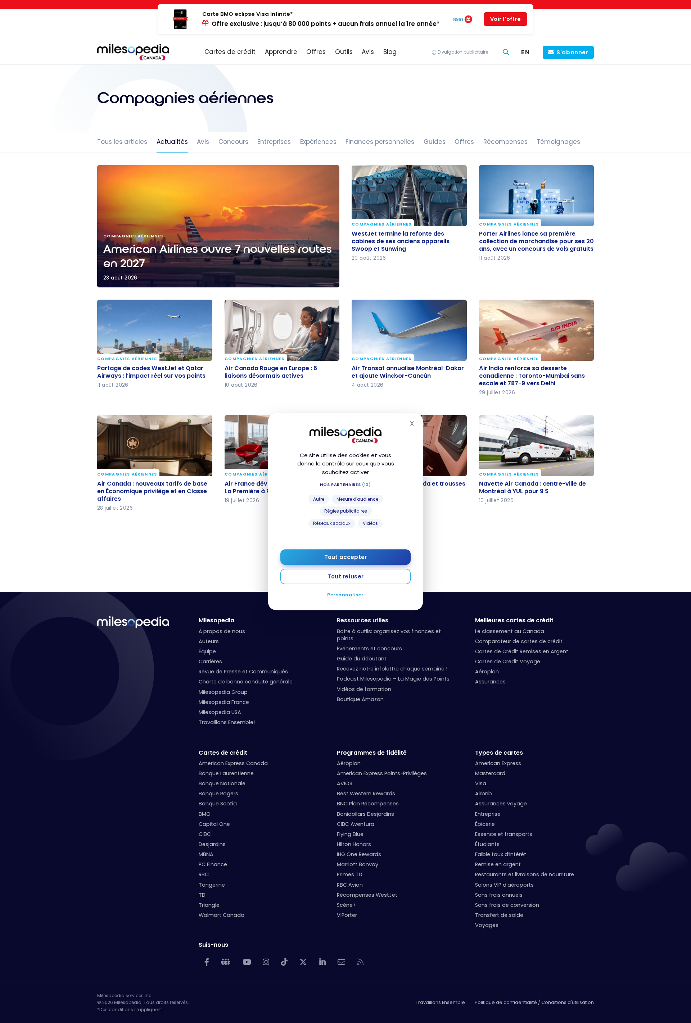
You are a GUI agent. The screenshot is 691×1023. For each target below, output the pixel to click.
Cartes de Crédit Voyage (507, 661)
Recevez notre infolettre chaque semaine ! (392, 668)
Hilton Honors (354, 844)
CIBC (205, 834)
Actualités (172, 141)
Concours (233, 141)
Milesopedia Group (223, 692)
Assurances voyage (501, 803)
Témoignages (558, 141)
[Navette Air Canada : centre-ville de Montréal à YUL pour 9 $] (536, 445)
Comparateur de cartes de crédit (519, 641)
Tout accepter (345, 557)
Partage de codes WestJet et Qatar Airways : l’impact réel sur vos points (151, 371)
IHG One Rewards (359, 854)
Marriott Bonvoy (357, 864)
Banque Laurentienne (226, 773)
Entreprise (488, 814)
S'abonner (572, 52)
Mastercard (490, 773)
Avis (203, 141)
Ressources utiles (362, 620)
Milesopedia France (224, 702)
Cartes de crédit (223, 753)
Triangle (209, 905)
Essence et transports (503, 834)
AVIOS (344, 783)
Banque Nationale (222, 783)
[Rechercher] (506, 52)
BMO (205, 814)
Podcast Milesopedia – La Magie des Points (393, 678)
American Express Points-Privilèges (382, 773)
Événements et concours (369, 648)
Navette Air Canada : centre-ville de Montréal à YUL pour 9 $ (532, 487)
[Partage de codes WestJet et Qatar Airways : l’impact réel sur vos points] (154, 330)
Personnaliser (345, 594)
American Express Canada (233, 763)
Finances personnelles (380, 141)
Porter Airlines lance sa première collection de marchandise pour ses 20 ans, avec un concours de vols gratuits (536, 240)
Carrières (210, 661)
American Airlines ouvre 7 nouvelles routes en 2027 (218, 226)
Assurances (490, 681)
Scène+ (346, 905)
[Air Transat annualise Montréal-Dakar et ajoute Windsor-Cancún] (409, 330)
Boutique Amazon (360, 699)
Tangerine (212, 884)
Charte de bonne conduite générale (246, 681)
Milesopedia (216, 620)
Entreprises (274, 141)
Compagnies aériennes (382, 224)
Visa (480, 783)
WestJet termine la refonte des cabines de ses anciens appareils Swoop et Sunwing (401, 240)
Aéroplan (487, 671)
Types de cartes (499, 753)
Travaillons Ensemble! (227, 722)
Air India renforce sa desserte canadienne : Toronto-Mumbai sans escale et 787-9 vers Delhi (532, 375)
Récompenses (505, 141)
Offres (464, 141)
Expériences (318, 141)
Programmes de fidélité (372, 753)
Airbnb (483, 793)
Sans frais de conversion (507, 905)
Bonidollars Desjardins (365, 814)
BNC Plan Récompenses (368, 803)
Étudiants (487, 844)
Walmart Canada (221, 915)
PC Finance (213, 864)
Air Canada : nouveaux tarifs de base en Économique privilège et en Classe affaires (152, 491)
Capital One (214, 824)
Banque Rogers (218, 793)
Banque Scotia (218, 803)
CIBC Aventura (355, 824)
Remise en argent (498, 864)
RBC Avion (350, 884)
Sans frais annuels (499, 895)
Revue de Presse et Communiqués (243, 671)
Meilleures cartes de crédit (514, 620)
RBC (204, 874)
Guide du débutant (362, 658)
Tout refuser (345, 576)
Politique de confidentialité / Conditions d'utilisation (534, 1002)
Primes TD (349, 874)
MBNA (206, 854)
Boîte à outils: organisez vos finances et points (389, 635)
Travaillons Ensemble (440, 1002)
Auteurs (209, 641)
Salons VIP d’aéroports (504, 884)
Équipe (207, 651)
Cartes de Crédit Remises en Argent (521, 651)
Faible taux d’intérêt (500, 854)
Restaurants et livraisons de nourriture (524, 874)
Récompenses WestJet (367, 895)
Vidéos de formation (364, 689)
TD (202, 895)
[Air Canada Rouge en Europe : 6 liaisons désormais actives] (282, 330)
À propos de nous (222, 631)
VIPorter (347, 915)
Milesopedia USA (220, 712)
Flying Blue (350, 834)
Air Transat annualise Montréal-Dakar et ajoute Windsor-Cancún (408, 371)
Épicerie (485, 824)
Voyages (486, 925)
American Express (498, 763)
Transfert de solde (499, 915)
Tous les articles (122, 141)
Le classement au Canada (509, 631)
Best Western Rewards (366, 793)
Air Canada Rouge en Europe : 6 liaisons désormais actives (271, 371)
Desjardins (212, 844)
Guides (435, 141)
